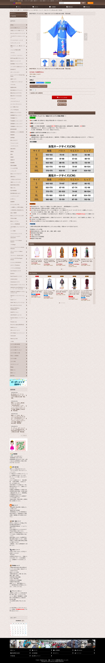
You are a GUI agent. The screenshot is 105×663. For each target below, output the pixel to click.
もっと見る (23, 435)
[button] (38, 36)
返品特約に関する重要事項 (37, 93)
